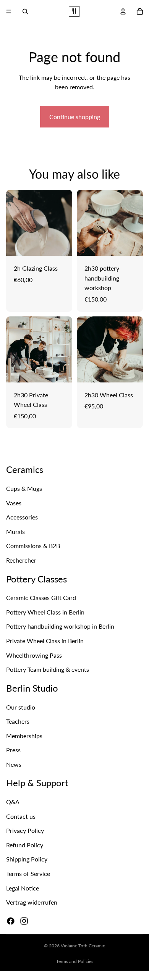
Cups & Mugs (24, 488)
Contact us (21, 816)
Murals (15, 531)
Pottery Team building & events (47, 669)
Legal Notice (22, 888)
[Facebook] (10, 921)
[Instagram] (24, 921)
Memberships (24, 735)
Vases (13, 502)
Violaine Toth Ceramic (83, 945)
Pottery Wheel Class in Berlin (45, 612)
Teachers (17, 721)
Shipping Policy (26, 859)
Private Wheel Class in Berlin (45, 640)
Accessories (22, 517)
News (13, 764)
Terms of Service (28, 873)
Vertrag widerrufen (31, 902)
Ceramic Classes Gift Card (41, 597)
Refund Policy (24, 844)
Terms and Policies (74, 961)
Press (13, 750)
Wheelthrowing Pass (34, 655)
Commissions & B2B (33, 545)
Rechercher (21, 560)
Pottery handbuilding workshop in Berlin (60, 626)
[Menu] (9, 11)
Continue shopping (74, 116)
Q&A (12, 801)
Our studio (20, 707)
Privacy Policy (25, 830)
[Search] (25, 11)
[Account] (123, 11)
